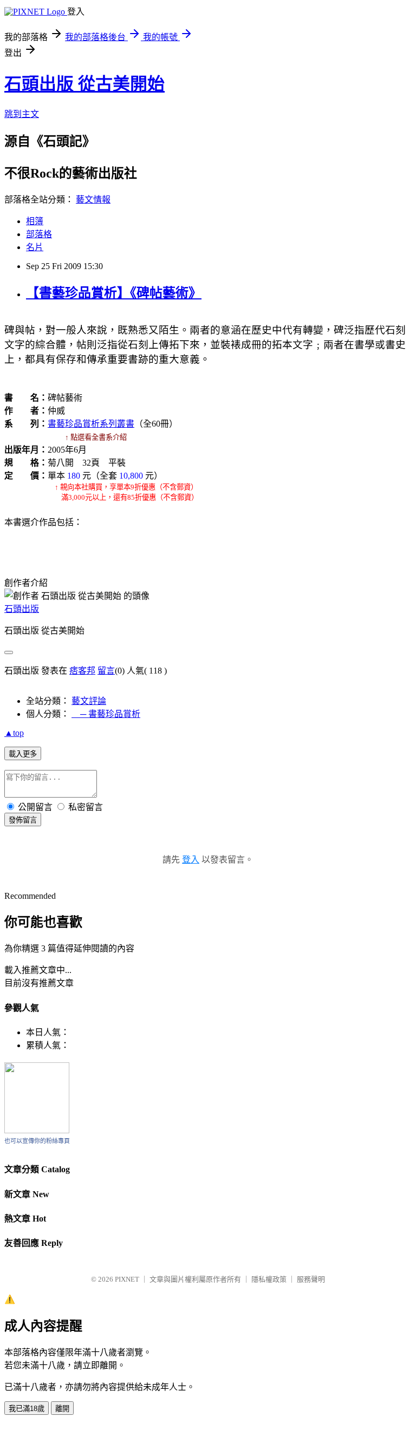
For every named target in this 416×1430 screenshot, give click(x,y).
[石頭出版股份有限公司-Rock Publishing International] (36, 1130)
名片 (34, 247)
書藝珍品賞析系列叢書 (91, 423)
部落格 (39, 234)
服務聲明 (311, 1279)
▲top (14, 732)
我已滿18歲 (26, 1409)
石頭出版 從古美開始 (84, 84)
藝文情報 (93, 199)
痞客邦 (82, 670)
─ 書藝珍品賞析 (106, 714)
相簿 (34, 221)
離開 (62, 1409)
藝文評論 (89, 701)
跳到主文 (21, 114)
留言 (106, 670)
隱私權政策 (269, 1279)
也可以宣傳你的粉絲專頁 (37, 1141)
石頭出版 (21, 608)
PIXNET (127, 1279)
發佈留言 (23, 820)
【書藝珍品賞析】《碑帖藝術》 (114, 293)
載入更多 (23, 754)
